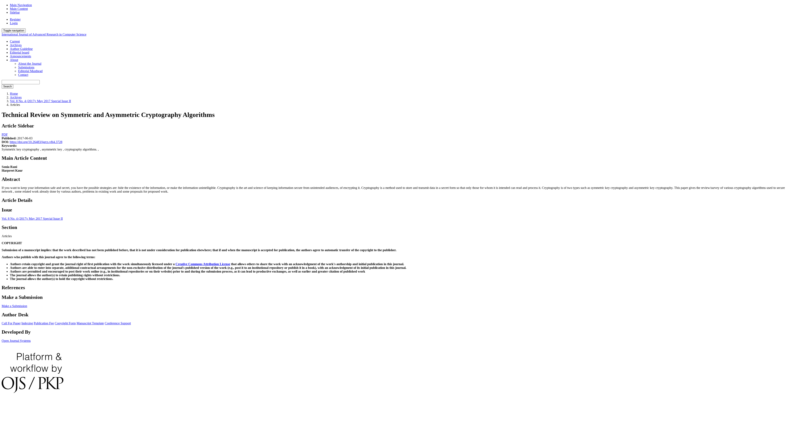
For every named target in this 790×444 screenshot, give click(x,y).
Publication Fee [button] (44, 323)
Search (7, 86)
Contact (23, 74)
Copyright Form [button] (65, 323)
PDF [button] (5, 134)
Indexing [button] (27, 323)
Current (15, 41)
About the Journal (29, 63)
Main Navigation (21, 5)
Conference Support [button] (118, 323)
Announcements (20, 56)
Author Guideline (21, 49)
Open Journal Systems (16, 340)
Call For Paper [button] (11, 323)
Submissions (26, 67)
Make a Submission (14, 306)
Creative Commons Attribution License (202, 264)
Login (14, 23)
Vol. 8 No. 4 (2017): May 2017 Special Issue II (40, 101)
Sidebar (15, 12)
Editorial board (19, 52)
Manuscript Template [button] (90, 323)
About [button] (14, 60)
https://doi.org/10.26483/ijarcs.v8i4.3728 (36, 142)
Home (14, 93)
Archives (16, 45)
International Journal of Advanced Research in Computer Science (44, 34)
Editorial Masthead (30, 71)
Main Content (19, 8)
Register (15, 19)
